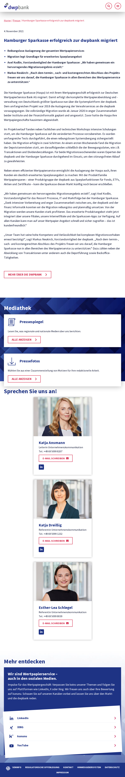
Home (7, 20)
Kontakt (68, 767)
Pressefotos (30, 361)
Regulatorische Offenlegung (42, 767)
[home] (17, 6)
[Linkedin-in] (41, 467)
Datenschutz (112, 767)
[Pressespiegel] (12, 322)
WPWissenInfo (13, 767)
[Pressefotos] (12, 361)
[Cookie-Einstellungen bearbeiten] (8, 768)
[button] (118, 6)
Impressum (62, 772)
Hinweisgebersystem (89, 767)
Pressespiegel (31, 321)
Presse (16, 20)
